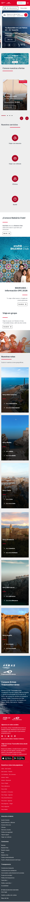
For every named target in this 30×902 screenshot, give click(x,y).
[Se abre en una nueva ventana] (21, 3)
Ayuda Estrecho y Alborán (8, 822)
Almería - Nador (5, 777)
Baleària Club (4, 855)
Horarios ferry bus (6, 825)
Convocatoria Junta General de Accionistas (12, 873)
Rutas (2, 852)
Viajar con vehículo (6, 837)
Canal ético (4, 880)
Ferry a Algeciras (5, 806)
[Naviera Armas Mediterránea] (11, 718)
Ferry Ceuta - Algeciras (6, 800)
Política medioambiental (7, 857)
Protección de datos (6, 875)
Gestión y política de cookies (9, 895)
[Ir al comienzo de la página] (27, 897)
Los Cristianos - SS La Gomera (8, 774)
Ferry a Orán (4, 789)
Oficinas (3, 827)
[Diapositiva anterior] (4, 45)
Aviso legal (4, 892)
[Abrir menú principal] (27, 3)
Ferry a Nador (4, 809)
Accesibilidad (4, 885)
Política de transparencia (7, 877)
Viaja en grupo (5, 834)
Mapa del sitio (5, 898)
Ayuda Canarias (5, 820)
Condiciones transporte (7, 868)
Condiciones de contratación (9, 870)
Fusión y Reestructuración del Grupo (11, 860)
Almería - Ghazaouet (6, 780)
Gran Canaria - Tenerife (6, 771)
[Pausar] (9, 45)
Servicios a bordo (6, 829)
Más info (8, 39)
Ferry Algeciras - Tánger (7, 803)
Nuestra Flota (4, 847)
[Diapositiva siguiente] (14, 45)
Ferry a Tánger (4, 783)
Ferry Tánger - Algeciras (7, 794)
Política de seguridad (6, 832)
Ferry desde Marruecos (6, 797)
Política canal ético (6, 883)
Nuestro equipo (5, 850)
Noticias (3, 845)
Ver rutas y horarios (12, 8)
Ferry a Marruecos (5, 786)
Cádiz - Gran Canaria (6, 768)
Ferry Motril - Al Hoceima (7, 792)
